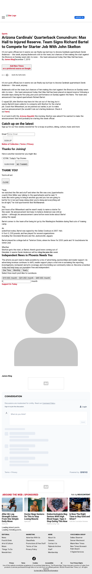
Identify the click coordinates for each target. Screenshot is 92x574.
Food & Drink (7, 540)
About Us (51, 538)
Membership (53, 552)
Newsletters (6, 552)
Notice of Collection (10, 144)
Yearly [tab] (25, 270)
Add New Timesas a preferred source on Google (17, 67)
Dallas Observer (76, 538)
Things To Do (7, 549)
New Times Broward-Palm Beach (78, 547)
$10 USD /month (10, 278)
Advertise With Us (33, 538)
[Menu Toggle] (3, 17)
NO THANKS (22, 164)
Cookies (35, 563)
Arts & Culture (7, 543)
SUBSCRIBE (9, 164)
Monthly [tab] (16, 270)
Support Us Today (9, 284)
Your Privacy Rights (76, 563)
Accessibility (49, 563)
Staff (50, 549)
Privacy (30, 144)
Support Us (79, 17)
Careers (51, 540)
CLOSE (6, 182)
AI (61, 563)
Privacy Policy (31, 549)
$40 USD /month (43, 278)
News (4, 538)
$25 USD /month (26, 278)
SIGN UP (8, 141)
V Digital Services (77, 552)
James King (9, 59)
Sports (4, 34)
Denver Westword (77, 540)
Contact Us (52, 543)
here (7, 112)
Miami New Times (77, 543)
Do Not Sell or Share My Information (46, 570)
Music (4, 546)
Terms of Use (31, 546)
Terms (23, 144)
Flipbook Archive (54, 546)
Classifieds (30, 540)
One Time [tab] (7, 270)
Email (5, 134)
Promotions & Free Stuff (36, 543)
